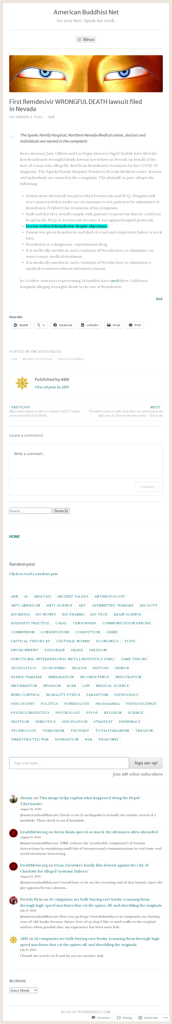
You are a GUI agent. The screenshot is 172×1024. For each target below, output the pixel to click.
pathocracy (126, 695)
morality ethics (37, 359)
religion (113, 712)
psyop (92, 712)
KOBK (71, 686)
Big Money (46, 614)
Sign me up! (145, 763)
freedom (98, 650)
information (24, 686)
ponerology (77, 703)
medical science (112, 686)
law (14, 359)
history (101, 668)
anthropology (110, 596)
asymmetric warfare (113, 605)
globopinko (54, 668)
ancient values (72, 596)
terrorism (53, 730)
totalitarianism (112, 730)
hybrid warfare (26, 677)
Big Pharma (73, 614)
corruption (87, 632)
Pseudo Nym (31, 899)
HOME (14, 536)
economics (107, 641)
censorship (85, 623)
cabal (61, 623)
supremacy (130, 721)
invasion (52, 686)
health (79, 668)
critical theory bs (30, 641)
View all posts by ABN (52, 387)
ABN (51, 117)
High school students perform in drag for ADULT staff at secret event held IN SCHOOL (44, 411)
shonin (26, 798)
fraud (77, 650)
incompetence (94, 677)
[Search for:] (31, 511)
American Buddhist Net (86, 12)
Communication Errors (127, 623)
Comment (147, 487)
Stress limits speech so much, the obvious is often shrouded (106, 832)
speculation (75, 721)
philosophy (23, 703)
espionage (55, 650)
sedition (20, 721)
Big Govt (149, 605)
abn (14, 596)
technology (24, 730)
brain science (128, 614)
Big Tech (99, 614)
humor (122, 668)
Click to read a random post (33, 574)
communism (23, 632)
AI (26, 596)
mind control (25, 695)
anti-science (59, 605)
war (88, 739)
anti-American (25, 605)
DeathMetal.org (33, 832)
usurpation (67, 739)
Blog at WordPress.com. (86, 1012)
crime (112, 632)
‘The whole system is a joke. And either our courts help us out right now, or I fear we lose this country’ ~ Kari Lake (125, 411)
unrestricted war (30, 739)
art (82, 605)
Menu (88, 39)
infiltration (128, 677)
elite (130, 641)
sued (114, 281)
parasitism (97, 695)
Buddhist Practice (30, 623)
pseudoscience (71, 359)
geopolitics (23, 668)
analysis (42, 596)
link (159, 299)
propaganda (108, 703)
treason (144, 730)
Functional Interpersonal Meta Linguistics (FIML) (63, 659)
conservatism (55, 632)
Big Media (20, 614)
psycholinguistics (30, 712)
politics (49, 703)
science (136, 712)
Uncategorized (46, 351)
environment (25, 650)
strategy (103, 721)
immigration (61, 677)
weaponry (109, 739)
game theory (134, 659)
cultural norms (73, 641)
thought (80, 730)
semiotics (45, 721)
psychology (68, 712)
